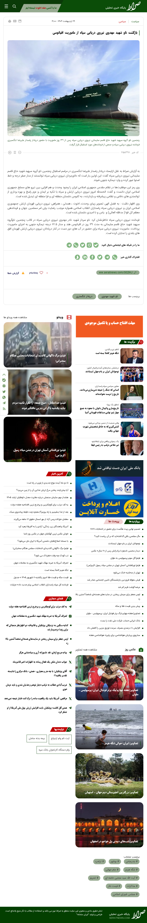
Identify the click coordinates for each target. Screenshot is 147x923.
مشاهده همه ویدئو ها (15, 317)
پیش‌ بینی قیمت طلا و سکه (127, 606)
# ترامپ (99, 861)
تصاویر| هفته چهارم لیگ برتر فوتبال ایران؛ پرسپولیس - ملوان (113, 613)
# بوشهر (115, 861)
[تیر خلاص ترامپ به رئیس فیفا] (131, 447)
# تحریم (94, 878)
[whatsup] (114, 257)
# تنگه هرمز (131, 870)
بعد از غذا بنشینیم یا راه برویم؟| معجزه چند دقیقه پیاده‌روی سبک (38, 512)
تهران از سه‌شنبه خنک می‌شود (126, 573)
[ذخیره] (20, 21)
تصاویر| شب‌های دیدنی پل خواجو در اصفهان (114, 841)
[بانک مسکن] (109, 326)
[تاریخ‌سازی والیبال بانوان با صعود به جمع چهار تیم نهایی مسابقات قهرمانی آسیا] (131, 411)
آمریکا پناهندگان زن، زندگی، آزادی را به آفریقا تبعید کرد (43, 526)
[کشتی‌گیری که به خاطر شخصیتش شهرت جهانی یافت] (131, 429)
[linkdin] (85, 257)
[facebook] (92, 257)
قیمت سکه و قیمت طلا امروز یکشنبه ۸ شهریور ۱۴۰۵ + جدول (41, 577)
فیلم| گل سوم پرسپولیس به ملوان (125, 558)
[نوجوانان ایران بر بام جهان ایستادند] (131, 374)
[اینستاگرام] (4, 386)
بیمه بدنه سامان (37, 738)
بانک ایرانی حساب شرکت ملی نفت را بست (120, 621)
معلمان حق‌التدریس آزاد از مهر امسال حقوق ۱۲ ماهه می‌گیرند (41, 519)
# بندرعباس (132, 861)
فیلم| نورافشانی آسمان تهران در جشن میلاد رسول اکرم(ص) (113, 565)
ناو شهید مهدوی (110, 296)
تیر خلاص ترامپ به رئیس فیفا (105, 445)
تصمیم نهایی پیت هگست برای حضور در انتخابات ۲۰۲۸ (115, 529)
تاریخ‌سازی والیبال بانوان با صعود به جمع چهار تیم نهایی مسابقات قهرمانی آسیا (99, 410)
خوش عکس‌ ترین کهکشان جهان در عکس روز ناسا (46, 534)
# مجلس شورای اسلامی (125, 894)
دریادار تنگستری (84, 296)
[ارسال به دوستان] (14, 21)
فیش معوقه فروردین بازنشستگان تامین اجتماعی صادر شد (113, 580)
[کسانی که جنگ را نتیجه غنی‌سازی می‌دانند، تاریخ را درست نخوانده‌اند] (131, 392)
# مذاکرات (132, 886)
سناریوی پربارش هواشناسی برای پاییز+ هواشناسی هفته (114, 635)
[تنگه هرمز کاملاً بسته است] (131, 355)
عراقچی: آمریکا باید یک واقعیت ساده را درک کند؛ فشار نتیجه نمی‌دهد (35, 698)
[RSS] (4, 408)
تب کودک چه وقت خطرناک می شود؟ (51, 556)
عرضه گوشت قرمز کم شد (129, 587)
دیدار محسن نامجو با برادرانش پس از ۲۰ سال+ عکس (115, 551)
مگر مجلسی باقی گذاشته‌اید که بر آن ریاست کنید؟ (117, 536)
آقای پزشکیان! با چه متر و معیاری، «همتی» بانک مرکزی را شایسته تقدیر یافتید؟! (37, 673)
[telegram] (107, 257)
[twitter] (100, 257)
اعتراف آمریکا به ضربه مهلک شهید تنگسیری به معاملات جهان (41, 563)
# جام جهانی (111, 870)
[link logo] (124, 6)
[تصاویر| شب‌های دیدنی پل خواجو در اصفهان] (109, 824)
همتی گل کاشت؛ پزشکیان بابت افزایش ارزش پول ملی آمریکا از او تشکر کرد (37, 710)
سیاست (135, 22)
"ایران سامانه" (82, 914)
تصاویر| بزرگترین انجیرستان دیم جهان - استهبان (111, 792)
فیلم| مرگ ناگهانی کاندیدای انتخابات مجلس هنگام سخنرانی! (37, 358)
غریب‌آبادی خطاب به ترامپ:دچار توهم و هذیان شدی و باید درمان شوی (36, 687)
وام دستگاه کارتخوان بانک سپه (54, 750)
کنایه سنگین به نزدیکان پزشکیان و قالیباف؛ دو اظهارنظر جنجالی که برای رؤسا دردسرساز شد (37, 627)
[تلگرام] (4, 402)
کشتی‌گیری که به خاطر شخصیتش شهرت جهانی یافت (101, 429)
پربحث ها (114, 521)
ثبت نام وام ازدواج (60, 738)
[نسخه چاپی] (9, 21)
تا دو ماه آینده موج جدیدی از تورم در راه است (47, 483)
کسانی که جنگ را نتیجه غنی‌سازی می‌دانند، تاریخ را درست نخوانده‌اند (99, 392)
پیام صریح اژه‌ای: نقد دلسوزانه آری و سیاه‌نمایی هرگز (43, 652)
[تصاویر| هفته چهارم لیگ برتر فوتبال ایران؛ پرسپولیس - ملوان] (109, 677)
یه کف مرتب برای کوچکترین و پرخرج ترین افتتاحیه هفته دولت (39, 505)
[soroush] (77, 257)
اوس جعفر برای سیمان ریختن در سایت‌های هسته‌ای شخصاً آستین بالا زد (107, 597)
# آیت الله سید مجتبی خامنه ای (121, 878)
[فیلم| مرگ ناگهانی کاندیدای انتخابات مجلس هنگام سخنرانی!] (38, 345)
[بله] (4, 380)
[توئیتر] (4, 392)
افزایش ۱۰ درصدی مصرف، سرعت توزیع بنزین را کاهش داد (113, 628)
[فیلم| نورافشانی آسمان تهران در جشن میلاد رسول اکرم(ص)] (38, 439)
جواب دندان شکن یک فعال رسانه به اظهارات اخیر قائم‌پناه (40, 662)
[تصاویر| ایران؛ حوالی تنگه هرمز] (109, 726)
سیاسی (122, 22)
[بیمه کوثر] (109, 508)
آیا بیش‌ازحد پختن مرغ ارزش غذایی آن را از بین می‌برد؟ (42, 490)
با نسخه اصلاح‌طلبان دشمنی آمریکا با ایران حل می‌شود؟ (42, 541)
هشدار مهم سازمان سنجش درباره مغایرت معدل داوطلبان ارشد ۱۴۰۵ (37, 497)
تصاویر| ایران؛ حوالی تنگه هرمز (121, 743)
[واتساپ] (4, 397)
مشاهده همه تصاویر (86, 650)
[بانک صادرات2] (109, 488)
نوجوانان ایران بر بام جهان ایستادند (102, 371)
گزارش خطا (13, 273)
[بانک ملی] (109, 468)
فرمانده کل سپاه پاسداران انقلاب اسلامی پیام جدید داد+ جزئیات (39, 585)
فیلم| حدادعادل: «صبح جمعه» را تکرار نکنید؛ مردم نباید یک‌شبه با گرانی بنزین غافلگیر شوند (38, 405)
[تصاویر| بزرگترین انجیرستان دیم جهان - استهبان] (109, 775)
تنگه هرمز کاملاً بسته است (107, 353)
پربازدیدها (134, 521)
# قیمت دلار (114, 886)
